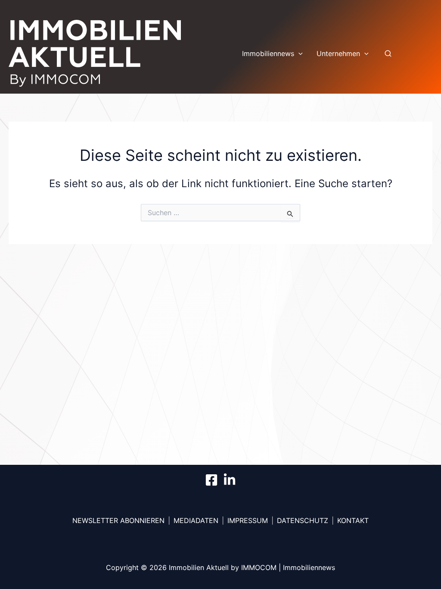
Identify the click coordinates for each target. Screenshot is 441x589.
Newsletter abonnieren (118, 520)
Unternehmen (338, 53)
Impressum (247, 520)
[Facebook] (211, 479)
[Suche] (388, 53)
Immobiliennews (268, 53)
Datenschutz (302, 520)
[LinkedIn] (229, 479)
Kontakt (353, 520)
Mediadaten (196, 520)
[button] (298, 53)
